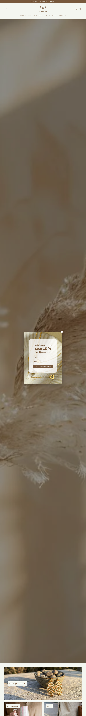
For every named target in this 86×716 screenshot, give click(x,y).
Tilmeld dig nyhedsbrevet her (43, 366)
